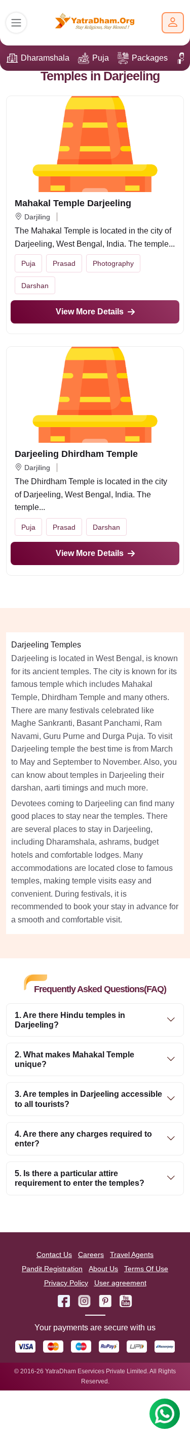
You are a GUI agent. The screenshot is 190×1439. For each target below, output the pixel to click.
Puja (100, 58)
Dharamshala (45, 58)
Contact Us (54, 1254)
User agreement (120, 1283)
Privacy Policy (66, 1283)
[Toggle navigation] (16, 23)
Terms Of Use (146, 1269)
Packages (150, 58)
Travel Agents (132, 1254)
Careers (91, 1254)
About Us (103, 1269)
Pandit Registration (52, 1269)
